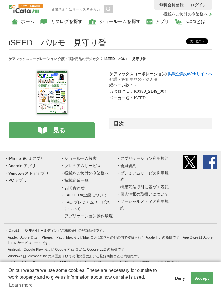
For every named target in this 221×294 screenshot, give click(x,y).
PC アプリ (17, 180)
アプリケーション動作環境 (88, 216)
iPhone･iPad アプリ (26, 158)
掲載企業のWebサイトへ (190, 73)
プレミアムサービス (82, 165)
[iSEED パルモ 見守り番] (52, 73)
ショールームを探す (120, 21)
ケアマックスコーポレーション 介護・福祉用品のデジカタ (54, 59)
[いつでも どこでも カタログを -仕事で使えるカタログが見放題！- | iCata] (26, 7)
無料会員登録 (171, 5)
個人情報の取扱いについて (144, 194)
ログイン (198, 5)
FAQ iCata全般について (85, 195)
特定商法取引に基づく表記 (144, 187)
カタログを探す (66, 21)
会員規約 (128, 165)
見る (59, 130)
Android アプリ (22, 165)
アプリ (162, 21)
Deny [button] (180, 278)
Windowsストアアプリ (28, 173)
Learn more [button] (21, 285)
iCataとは (195, 21)
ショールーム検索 (80, 158)
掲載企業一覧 (76, 180)
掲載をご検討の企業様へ (185, 14)
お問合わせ (74, 187)
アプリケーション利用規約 (144, 158)
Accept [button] (202, 278)
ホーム (28, 21)
